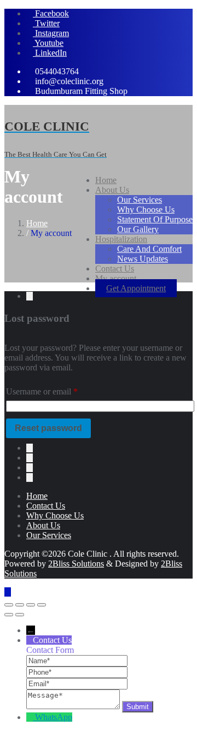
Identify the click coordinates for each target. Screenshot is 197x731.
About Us (43, 525)
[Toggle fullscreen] (19, 604)
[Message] (74, 706)
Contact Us (45, 505)
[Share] (30, 604)
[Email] (77, 683)
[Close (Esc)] (41, 604)
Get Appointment (136, 288)
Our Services (48, 535)
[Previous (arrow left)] (8, 614)
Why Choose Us (55, 515)
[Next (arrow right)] (19, 614)
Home (37, 223)
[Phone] (77, 671)
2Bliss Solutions (76, 563)
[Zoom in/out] (8, 604)
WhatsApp (53, 717)
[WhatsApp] (30, 717)
